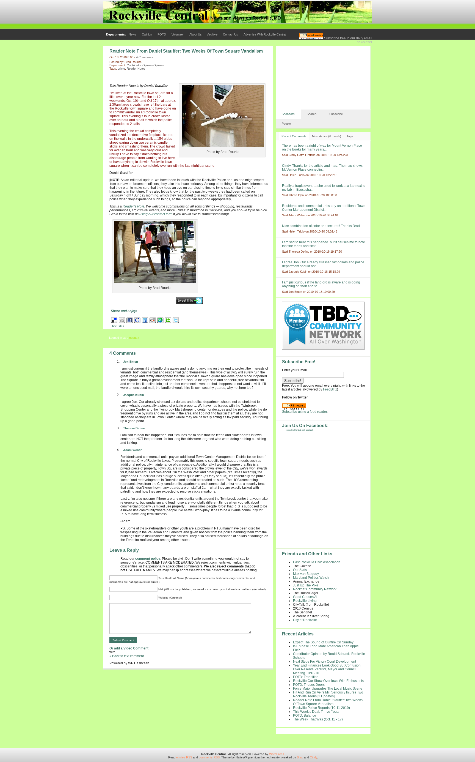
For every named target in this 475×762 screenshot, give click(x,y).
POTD (162, 34)
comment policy (147, 559)
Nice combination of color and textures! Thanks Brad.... (322, 226)
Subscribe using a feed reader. (305, 412)
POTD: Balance (304, 715)
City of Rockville (305, 620)
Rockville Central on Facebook (299, 430)
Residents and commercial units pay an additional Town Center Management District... (323, 208)
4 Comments (144, 57)
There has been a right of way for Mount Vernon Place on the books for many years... (322, 147)
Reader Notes (136, 68)
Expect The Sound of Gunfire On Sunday (323, 642)
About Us (195, 34)
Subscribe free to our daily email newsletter (347, 40)
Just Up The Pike (305, 585)
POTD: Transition (306, 677)
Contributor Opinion (140, 65)
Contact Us (230, 34)
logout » (134, 337)
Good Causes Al (305, 597)
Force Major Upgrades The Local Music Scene (327, 688)
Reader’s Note (133, 206)
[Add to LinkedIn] (145, 322)
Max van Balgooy (306, 574)
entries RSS (184, 757)
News (132, 34)
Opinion (147, 34)
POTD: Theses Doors (309, 685)
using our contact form (155, 214)
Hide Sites (117, 326)
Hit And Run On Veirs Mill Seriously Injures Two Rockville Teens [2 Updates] (328, 694)
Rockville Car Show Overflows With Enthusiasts (328, 681)
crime (121, 68)
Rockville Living (305, 601)
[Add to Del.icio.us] (114, 322)
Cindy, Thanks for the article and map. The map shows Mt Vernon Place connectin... (322, 167)
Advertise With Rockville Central (265, 34)
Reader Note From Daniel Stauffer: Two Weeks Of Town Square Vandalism (186, 51)
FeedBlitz (330, 389)
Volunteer (178, 34)
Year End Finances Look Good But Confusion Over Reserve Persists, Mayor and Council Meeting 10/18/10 (327, 669)
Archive (212, 34)
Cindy (313, 757)
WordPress (276, 754)
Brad (300, 757)
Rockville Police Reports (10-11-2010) (321, 708)
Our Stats (300, 570)
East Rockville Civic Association (316, 562)
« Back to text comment (126, 656)
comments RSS (209, 757)
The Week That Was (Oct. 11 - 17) (318, 719)
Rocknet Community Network (314, 589)
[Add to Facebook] (129, 322)
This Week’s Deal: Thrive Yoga (316, 712)
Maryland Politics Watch (311, 578)
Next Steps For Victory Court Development (324, 661)
